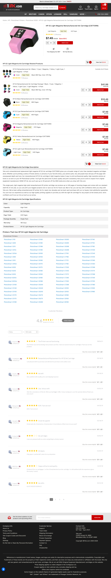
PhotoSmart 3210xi (10, 253)
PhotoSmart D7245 (88, 253)
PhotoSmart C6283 (62, 239)
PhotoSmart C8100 (62, 288)
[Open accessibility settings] (3, 569)
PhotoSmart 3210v (10, 250)
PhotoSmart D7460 (88, 291)
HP (26, 14)
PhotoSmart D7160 (88, 246)
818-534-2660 (80, 528)
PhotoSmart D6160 (62, 302)
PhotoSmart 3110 (9, 239)
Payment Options (45, 540)
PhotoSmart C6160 (36, 260)
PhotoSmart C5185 (36, 243)
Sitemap (5, 540)
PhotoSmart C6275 (36, 298)
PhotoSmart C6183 (36, 274)
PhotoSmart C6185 (36, 278)
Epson (49, 14)
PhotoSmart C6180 (36, 271)
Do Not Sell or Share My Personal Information (18, 543)
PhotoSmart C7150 (62, 253)
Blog (4, 538)
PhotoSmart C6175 (36, 267)
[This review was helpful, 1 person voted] (98, 382)
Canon (41, 14)
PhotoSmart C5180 (10, 302)
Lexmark (57, 14)
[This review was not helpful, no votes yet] (101, 352)
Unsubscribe (43, 548)
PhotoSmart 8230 (10, 271)
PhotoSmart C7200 (62, 267)
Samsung (74, 14)
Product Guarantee (45, 538)
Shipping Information (46, 533)
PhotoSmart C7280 (62, 278)
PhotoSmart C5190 (36, 250)
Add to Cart (100, 90)
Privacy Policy (7, 531)
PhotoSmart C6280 (36, 302)
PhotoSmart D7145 (88, 239)
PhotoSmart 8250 (10, 274)
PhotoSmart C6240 (36, 288)
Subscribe (97, 517)
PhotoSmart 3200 (10, 243)
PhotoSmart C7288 (62, 284)
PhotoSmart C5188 (36, 246)
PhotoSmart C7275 (62, 274)
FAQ (40, 545)
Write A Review (68, 320)
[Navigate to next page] (63, 499)
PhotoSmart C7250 (62, 271)
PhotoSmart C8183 (62, 298)
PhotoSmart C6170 (36, 264)
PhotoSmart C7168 (62, 257)
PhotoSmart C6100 (36, 253)
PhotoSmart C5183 (36, 239)
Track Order (43, 531)
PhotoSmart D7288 (88, 274)
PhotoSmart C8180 (62, 295)
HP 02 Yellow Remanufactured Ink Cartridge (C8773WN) (31, 136)
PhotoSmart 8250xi (10, 281)
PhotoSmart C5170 (10, 295)
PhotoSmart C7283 (62, 281)
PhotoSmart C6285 (62, 243)
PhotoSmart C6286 (62, 246)
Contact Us (43, 543)
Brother (32, 14)
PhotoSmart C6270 (36, 295)
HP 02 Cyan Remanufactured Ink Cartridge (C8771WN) (31, 111)
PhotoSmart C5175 (10, 298)
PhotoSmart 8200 (10, 267)
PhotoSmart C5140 (10, 288)
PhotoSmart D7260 (88, 260)
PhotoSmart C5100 (10, 284)
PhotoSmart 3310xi (10, 264)
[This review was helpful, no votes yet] (98, 352)
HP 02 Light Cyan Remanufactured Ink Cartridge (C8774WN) (33, 149)
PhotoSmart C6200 (36, 284)
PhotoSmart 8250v (10, 278)
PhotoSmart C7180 (62, 264)
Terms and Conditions (10, 533)
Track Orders (88, 9)
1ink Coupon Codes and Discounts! (14, 535)
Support (80, 9)
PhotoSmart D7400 (88, 288)
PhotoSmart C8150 (62, 291)
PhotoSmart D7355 (88, 281)
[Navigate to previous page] (47, 499)
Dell (65, 14)
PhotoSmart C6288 (62, 250)
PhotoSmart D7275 (88, 271)
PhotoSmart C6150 (36, 257)
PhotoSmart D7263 (88, 264)
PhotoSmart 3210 (10, 246)
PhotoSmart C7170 (62, 260)
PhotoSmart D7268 (88, 267)
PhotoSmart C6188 (36, 281)
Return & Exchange (45, 535)
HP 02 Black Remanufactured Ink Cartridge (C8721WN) (31, 99)
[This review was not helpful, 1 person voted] (101, 367)
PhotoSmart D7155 (88, 243)
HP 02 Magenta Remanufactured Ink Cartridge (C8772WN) (32, 124)
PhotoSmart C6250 (36, 291)
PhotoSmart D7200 (88, 250)
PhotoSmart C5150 (10, 291)
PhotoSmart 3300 (10, 257)
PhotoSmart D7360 (88, 284)
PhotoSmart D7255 (88, 257)
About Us (6, 528)
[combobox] (15, 332)
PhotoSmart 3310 (10, 260)
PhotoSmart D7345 (88, 278)
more (82, 14)
